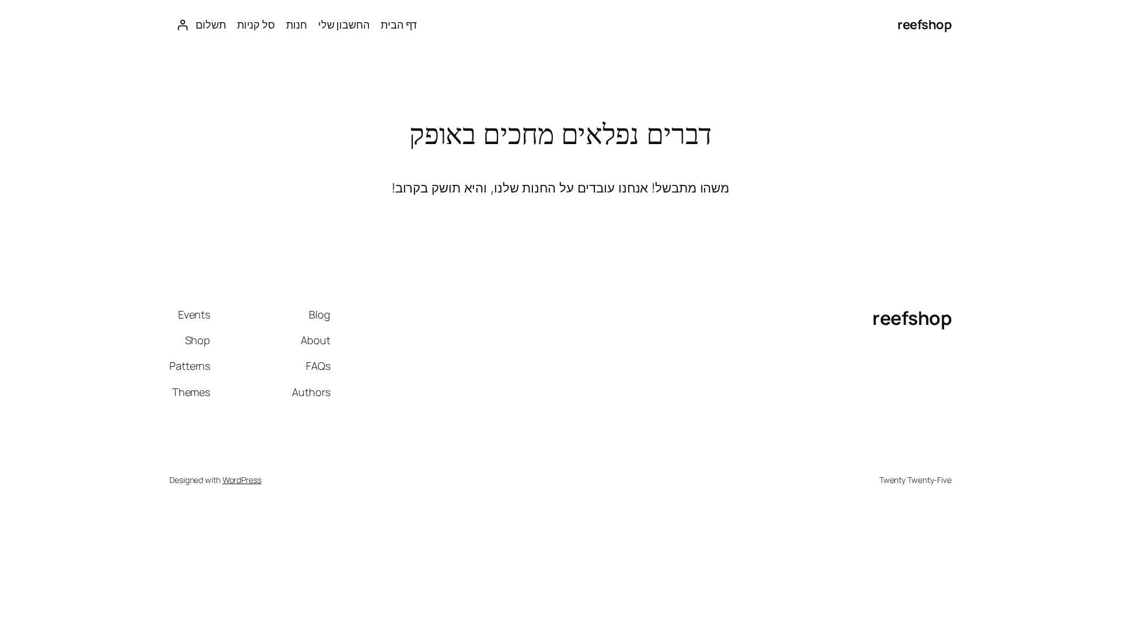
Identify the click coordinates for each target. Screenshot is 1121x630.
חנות (296, 25)
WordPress (242, 479)
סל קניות (256, 25)
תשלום (211, 25)
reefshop (924, 24)
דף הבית (399, 25)
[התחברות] (182, 25)
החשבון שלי (344, 25)
